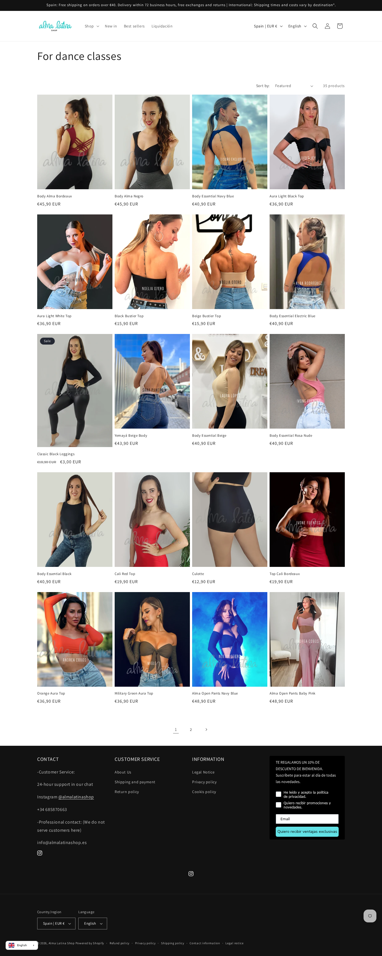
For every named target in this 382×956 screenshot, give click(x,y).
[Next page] (206, 729)
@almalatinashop (76, 797)
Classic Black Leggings (55, 454)
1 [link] (176, 729)
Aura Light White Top (54, 316)
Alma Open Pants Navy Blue (215, 693)
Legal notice (234, 943)
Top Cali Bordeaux (285, 574)
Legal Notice (203, 772)
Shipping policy (172, 943)
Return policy (127, 791)
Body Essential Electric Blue (292, 316)
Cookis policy (204, 791)
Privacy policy (204, 781)
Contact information (205, 943)
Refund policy (119, 943)
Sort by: (263, 85)
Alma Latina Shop (62, 943)
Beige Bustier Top (206, 316)
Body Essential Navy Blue (213, 196)
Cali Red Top (125, 574)
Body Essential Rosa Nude (291, 435)
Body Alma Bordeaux (54, 196)
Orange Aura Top (51, 693)
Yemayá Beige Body (131, 435)
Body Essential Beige (209, 435)
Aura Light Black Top (287, 196)
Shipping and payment (135, 781)
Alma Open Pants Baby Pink (292, 693)
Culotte (198, 574)
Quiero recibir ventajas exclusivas (307, 831)
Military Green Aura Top (134, 693)
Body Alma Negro (129, 196)
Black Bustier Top (129, 316)
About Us (123, 772)
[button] (91, 26)
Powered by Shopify (90, 943)
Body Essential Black (54, 574)
